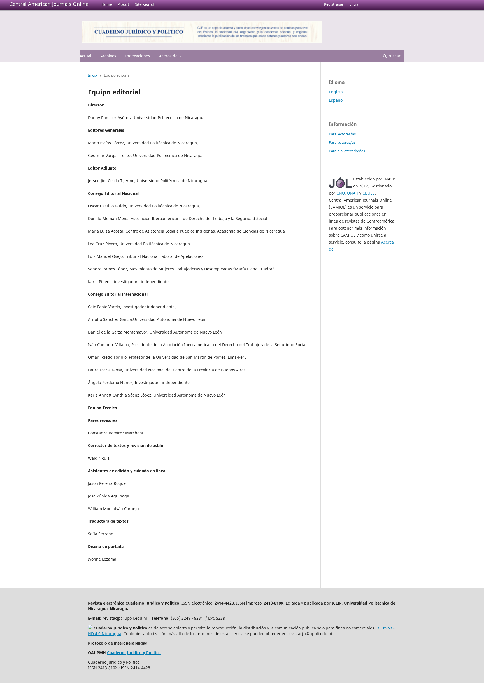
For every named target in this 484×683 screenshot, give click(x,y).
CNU (340, 193)
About (123, 4)
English (336, 91)
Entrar (354, 4)
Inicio (92, 75)
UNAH (352, 193)
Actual (85, 56)
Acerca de (169, 56)
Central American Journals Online (49, 4)
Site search (145, 4)
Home (106, 4)
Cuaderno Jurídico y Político (134, 652)
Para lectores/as (342, 133)
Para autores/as (342, 142)
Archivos (108, 56)
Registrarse (333, 4)
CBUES (368, 193)
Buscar (394, 56)
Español (336, 100)
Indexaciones (137, 56)
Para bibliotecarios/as (347, 150)
